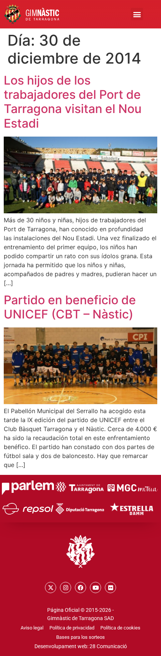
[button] (137, 14)
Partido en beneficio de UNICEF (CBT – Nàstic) (70, 307)
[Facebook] (80, 587)
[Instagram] (65, 587)
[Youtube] (95, 587)
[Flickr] (110, 587)
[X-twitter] (50, 587)
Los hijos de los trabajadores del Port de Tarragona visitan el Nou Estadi (73, 102)
